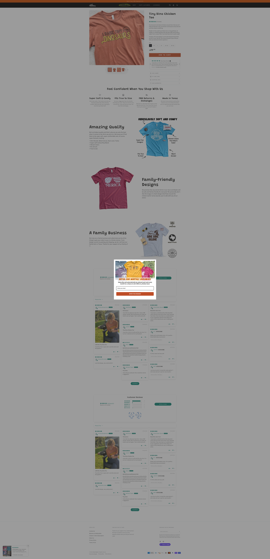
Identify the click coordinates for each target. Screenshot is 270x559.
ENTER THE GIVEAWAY (135, 294)
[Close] (154, 261)
